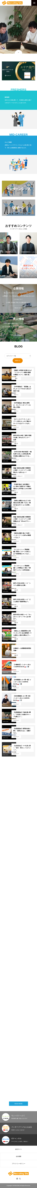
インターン (16, 557)
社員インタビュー (17, 476)
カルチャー (16, 427)
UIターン (16, 394)
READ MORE (18, 1103)
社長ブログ (16, 850)
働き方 (16, 443)
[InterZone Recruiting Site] (12, 2)
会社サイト (18, 1149)
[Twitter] (20, 1179)
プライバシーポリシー (18, 1163)
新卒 (16, 378)
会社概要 (18, 1156)
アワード (16, 1062)
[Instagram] (17, 1179)
